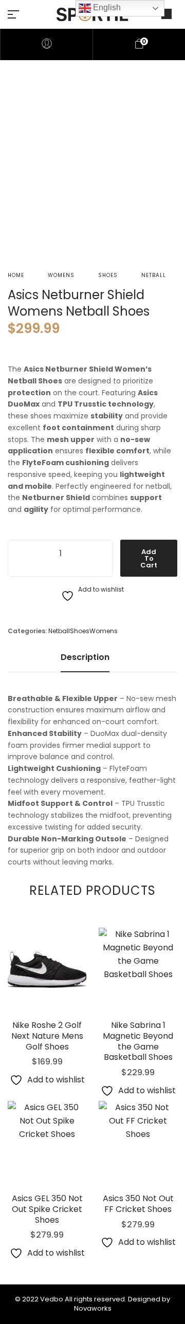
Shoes (108, 275)
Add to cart (148, 558)
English (106, 7)
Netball (153, 275)
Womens (61, 275)
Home (16, 275)
